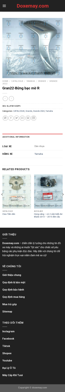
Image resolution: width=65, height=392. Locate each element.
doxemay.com (39, 387)
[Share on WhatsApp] (5, 118)
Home (5, 81)
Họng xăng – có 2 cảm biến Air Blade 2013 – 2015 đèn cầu (48, 215)
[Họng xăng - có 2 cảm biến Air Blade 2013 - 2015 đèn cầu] (48, 191)
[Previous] (2, 200)
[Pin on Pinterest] (28, 118)
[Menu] (4, 6)
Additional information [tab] (16, 137)
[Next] (62, 200)
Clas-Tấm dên (8, 214)
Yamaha (30, 81)
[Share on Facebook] (11, 118)
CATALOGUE (17, 81)
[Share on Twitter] (16, 118)
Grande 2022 (39, 111)
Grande (42, 81)
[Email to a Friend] (22, 118)
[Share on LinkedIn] (33, 118)
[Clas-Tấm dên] (16, 191)
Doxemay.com (32, 5)
